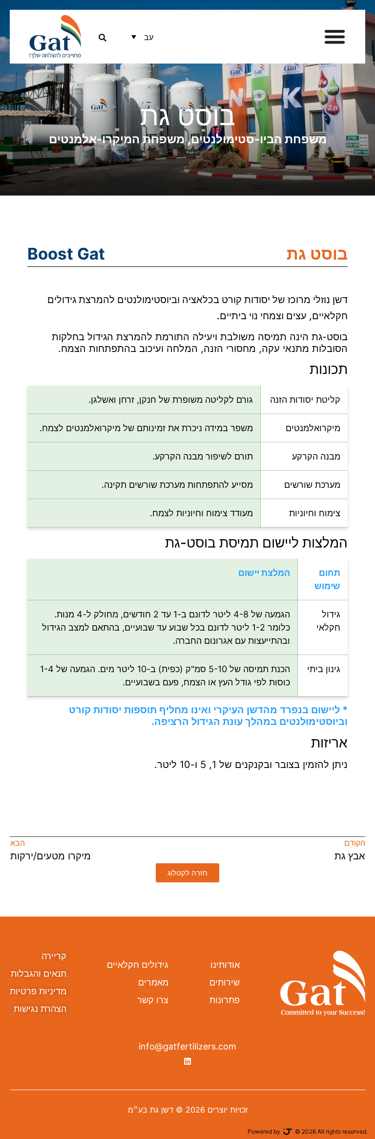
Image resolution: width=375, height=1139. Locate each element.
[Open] (102, 37)
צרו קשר (152, 1000)
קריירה (54, 956)
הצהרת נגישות (40, 1009)
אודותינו (225, 965)
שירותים (224, 982)
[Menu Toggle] (335, 36)
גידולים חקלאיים (137, 965)
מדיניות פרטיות (38, 991)
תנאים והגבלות (38, 973)
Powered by (264, 1131)
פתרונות (224, 1000)
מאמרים (153, 982)
